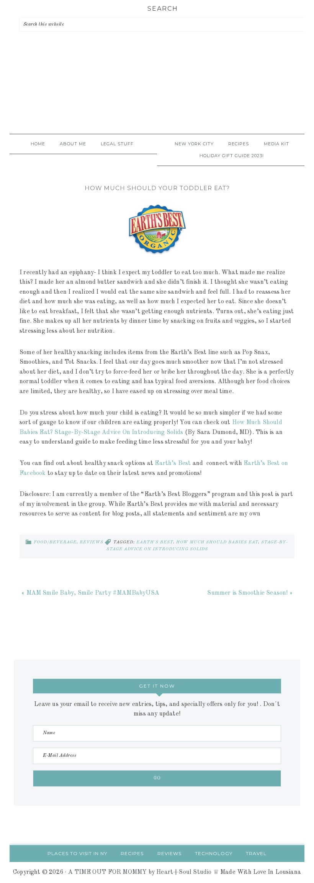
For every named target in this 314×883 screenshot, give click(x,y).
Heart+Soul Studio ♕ (187, 872)
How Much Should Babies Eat (217, 542)
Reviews (91, 542)
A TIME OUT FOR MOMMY (107, 872)
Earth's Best (154, 542)
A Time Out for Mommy (157, 93)
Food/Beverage (55, 542)
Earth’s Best (173, 463)
